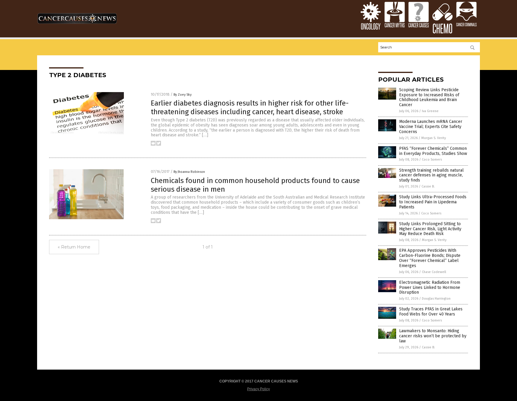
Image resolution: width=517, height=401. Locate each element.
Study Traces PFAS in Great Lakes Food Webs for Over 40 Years (431, 312)
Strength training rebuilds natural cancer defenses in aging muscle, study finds (431, 175)
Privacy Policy (258, 389)
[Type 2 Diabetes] (77, 26)
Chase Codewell (434, 272)
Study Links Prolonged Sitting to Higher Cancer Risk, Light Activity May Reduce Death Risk (430, 229)
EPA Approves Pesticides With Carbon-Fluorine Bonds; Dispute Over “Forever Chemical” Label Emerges (429, 258)
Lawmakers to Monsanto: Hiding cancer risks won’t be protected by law (432, 336)
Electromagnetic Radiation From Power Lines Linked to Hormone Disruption (429, 287)
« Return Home (74, 247)
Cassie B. (428, 186)
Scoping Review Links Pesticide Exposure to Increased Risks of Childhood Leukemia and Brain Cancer (429, 97)
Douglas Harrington (436, 299)
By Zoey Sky (182, 95)
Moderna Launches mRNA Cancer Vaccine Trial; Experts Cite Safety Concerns (430, 126)
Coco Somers (432, 159)
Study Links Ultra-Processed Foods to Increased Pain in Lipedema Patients (432, 202)
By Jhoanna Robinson (189, 172)
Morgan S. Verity (433, 138)
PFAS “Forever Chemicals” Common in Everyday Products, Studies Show (433, 151)
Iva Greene (430, 111)
